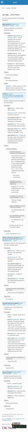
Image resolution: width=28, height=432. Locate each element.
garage (15, 2)
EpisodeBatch (9, 299)
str (9, 233)
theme (17, 418)
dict (7, 233)
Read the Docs (8, 420)
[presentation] (14, 168)
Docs (3, 8)
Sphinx (9, 418)
